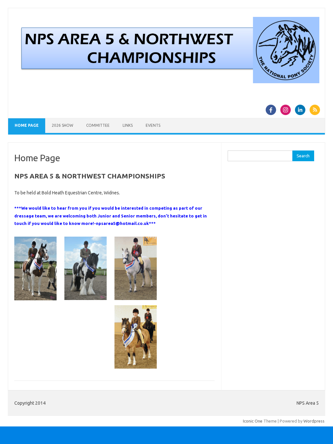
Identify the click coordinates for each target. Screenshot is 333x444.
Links (128, 125)
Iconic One (252, 421)
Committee (98, 125)
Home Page (27, 125)
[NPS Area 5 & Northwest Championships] (166, 81)
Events (153, 125)
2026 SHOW (62, 125)
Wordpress (314, 421)
